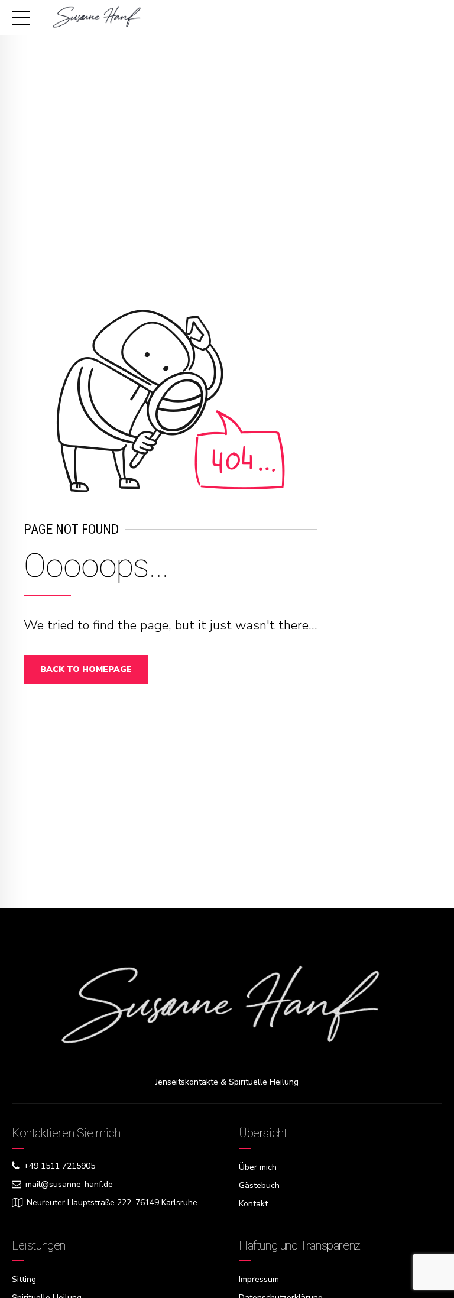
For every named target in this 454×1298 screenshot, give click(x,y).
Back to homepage (86, 669)
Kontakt (253, 1203)
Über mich (258, 1167)
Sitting (24, 1279)
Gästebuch (259, 1185)
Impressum (259, 1279)
